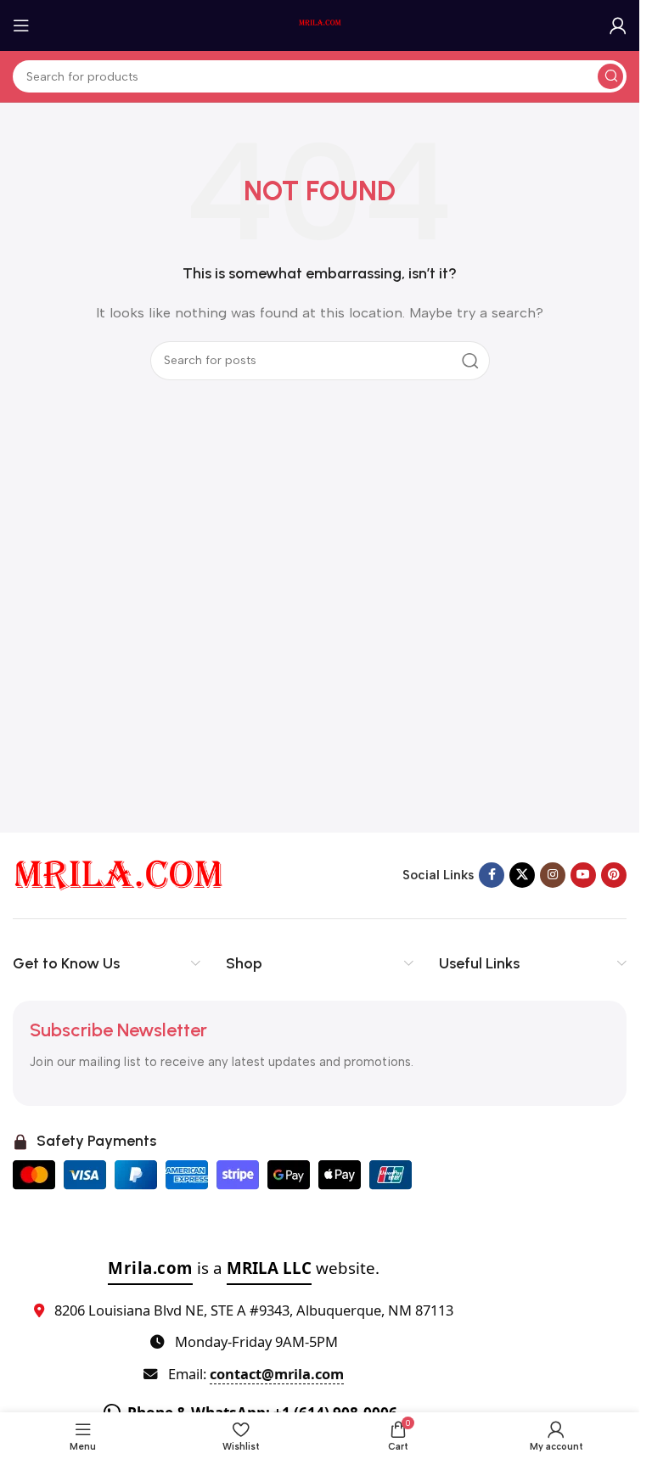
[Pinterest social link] (614, 875)
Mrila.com (150, 1267)
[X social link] (522, 875)
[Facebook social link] (491, 875)
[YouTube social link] (583, 875)
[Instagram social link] (552, 875)
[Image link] (119, 874)
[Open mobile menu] (21, 25)
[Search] (610, 76)
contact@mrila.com (277, 1373)
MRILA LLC (269, 1267)
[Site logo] (320, 24)
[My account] (618, 25)
